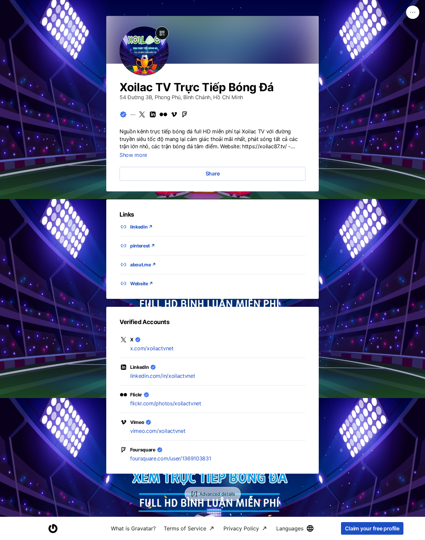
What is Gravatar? (133, 528)
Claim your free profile (372, 528)
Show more (133, 155)
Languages (289, 528)
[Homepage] (52, 528)
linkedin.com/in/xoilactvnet (162, 375)
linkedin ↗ (141, 227)
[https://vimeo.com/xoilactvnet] (174, 114)
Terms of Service (185, 528)
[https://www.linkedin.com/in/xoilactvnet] (152, 114)
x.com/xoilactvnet (152, 348)
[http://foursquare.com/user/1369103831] (184, 114)
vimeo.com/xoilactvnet (157, 431)
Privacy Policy (241, 528)
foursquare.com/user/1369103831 (170, 458)
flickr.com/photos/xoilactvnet (165, 403)
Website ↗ (141, 283)
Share (213, 173)
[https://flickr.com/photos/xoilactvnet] (163, 114)
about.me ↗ (143, 264)
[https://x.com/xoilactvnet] (142, 114)
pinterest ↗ (142, 245)
